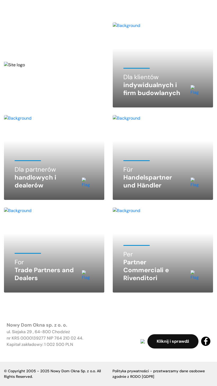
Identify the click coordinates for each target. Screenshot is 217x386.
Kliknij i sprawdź (173, 341)
